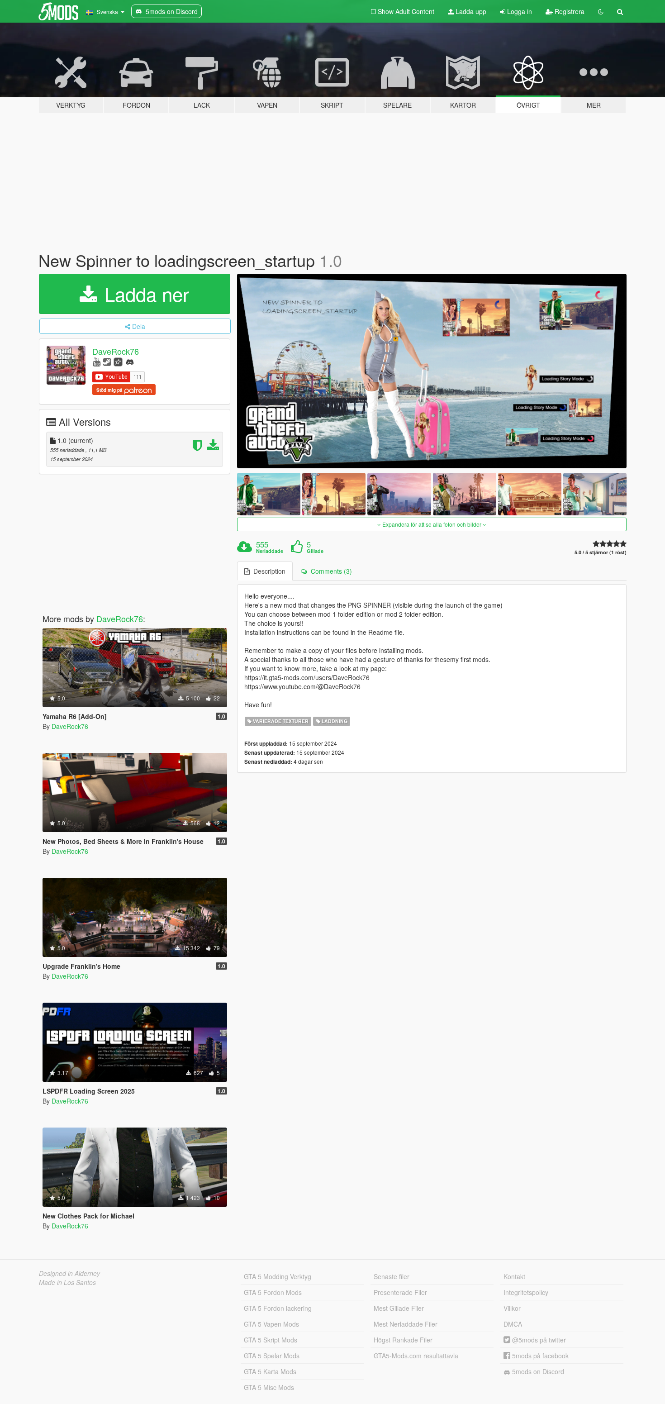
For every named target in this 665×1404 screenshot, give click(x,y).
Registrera (568, 11)
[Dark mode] (600, 11)
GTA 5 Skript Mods (270, 1339)
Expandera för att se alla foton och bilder (432, 524)
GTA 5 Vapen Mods (271, 1323)
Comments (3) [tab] (329, 571)
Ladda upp (470, 11)
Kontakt (514, 1276)
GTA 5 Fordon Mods (273, 1292)
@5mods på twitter (538, 1339)
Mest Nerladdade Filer (405, 1323)
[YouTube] (96, 361)
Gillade (315, 551)
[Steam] (107, 361)
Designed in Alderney (69, 1273)
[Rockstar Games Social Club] (118, 361)
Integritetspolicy (526, 1292)
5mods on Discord (537, 1371)
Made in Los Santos (67, 1282)
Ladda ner (144, 293)
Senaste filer (391, 1276)
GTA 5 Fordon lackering (278, 1308)
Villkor (512, 1308)
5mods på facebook (539, 1355)
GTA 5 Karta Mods (270, 1371)
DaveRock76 (115, 351)
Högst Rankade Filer (403, 1339)
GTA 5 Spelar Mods (271, 1355)
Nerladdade (269, 551)
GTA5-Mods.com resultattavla (416, 1355)
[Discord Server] (130, 361)
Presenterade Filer (400, 1292)
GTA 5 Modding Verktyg (277, 1276)
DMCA (513, 1323)
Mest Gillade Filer (399, 1308)
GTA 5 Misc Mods (269, 1387)
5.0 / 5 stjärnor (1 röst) (601, 552)
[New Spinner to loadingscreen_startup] (432, 371)
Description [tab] (267, 571)
